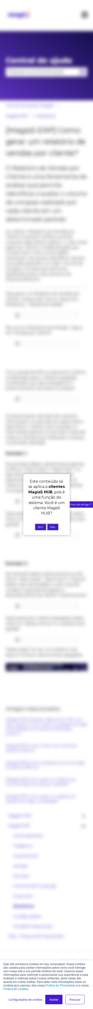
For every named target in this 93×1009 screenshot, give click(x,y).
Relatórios (45, 116)
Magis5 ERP (17, 116)
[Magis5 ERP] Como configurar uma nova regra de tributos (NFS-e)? (45, 765)
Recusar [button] (74, 999)
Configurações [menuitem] (27, 916)
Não (52, 527)
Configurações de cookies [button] (25, 999)
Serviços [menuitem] (21, 876)
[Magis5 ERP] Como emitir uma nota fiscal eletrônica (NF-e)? (41, 748)
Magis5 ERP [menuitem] (19, 826)
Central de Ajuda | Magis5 (30, 105)
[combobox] (42, 71)
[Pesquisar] (82, 71)
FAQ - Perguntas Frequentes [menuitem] (36, 936)
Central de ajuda (39, 60)
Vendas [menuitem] (20, 866)
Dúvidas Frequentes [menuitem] (32, 926)
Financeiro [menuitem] (23, 896)
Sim (40, 527)
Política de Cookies (15, 989)
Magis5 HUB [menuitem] (19, 816)
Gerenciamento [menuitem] (28, 835)
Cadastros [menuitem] (22, 846)
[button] (83, 816)
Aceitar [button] (53, 999)
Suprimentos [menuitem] (25, 856)
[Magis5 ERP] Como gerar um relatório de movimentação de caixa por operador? (41, 782)
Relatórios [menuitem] (23, 906)
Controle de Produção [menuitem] (35, 886)
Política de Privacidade (60, 985)
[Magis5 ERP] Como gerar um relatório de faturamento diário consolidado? (41, 798)
